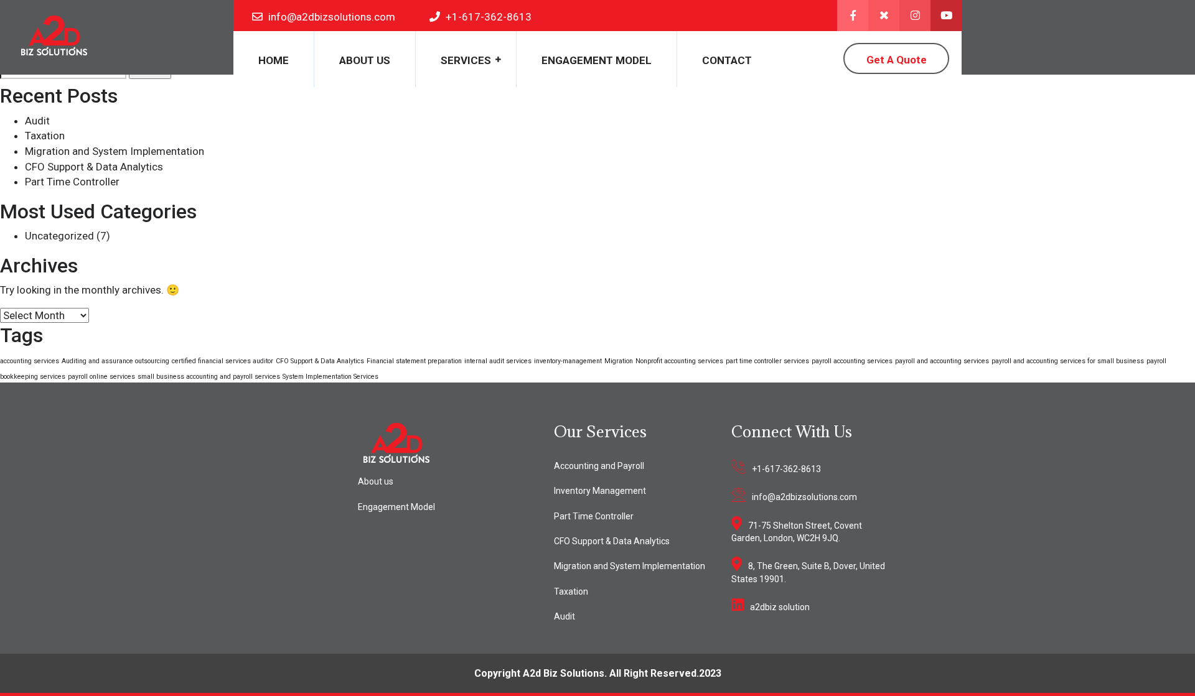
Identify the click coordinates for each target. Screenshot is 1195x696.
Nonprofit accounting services (679, 361)
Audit (37, 120)
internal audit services (498, 361)
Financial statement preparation (414, 361)
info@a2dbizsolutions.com (804, 497)
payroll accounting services (852, 361)
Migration (618, 361)
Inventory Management (600, 491)
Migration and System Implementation (114, 151)
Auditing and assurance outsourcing (115, 361)
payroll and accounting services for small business (1067, 361)
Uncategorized (59, 236)
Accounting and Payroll (599, 466)
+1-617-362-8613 (786, 469)
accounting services (29, 361)
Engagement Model (596, 60)
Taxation (45, 135)
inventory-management (568, 361)
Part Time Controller (72, 181)
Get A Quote (896, 59)
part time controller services (767, 361)
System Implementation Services (330, 377)
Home (273, 60)
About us (375, 481)
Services (466, 60)
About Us (364, 60)
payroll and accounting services (942, 361)
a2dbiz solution (780, 607)
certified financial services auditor (222, 361)
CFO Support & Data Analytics (94, 166)
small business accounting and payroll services (209, 377)
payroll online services (101, 377)
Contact (727, 60)
